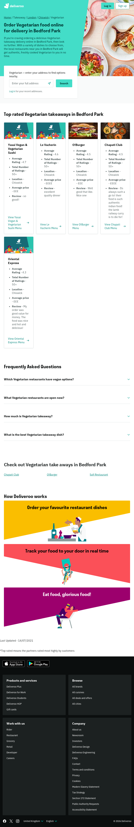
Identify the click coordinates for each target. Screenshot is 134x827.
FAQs (75, 758)
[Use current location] (49, 83)
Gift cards (12, 709)
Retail (10, 746)
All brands (77, 686)
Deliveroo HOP (14, 703)
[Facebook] (5, 821)
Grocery (11, 741)
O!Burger (52, 474)
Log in (12, 91)
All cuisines (78, 692)
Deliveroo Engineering (83, 752)
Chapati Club (11, 474)
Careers (11, 758)
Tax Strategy (78, 792)
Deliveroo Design (81, 746)
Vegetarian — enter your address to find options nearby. (37, 74)
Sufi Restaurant (99, 474)
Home (7, 17)
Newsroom (78, 735)
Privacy (76, 775)
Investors (77, 741)
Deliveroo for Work (16, 692)
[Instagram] (18, 821)
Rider (9, 729)
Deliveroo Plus (14, 686)
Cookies (76, 781)
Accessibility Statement (84, 809)
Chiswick (43, 17)
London (31, 17)
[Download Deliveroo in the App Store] (14, 663)
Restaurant (12, 735)
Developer (12, 752)
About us (76, 729)
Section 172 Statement (84, 798)
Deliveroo (14, 5)
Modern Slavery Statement (85, 786)
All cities (76, 703)
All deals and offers (82, 698)
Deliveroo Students (16, 698)
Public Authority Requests (85, 803)
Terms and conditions (83, 769)
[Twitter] (11, 821)
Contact (76, 763)
